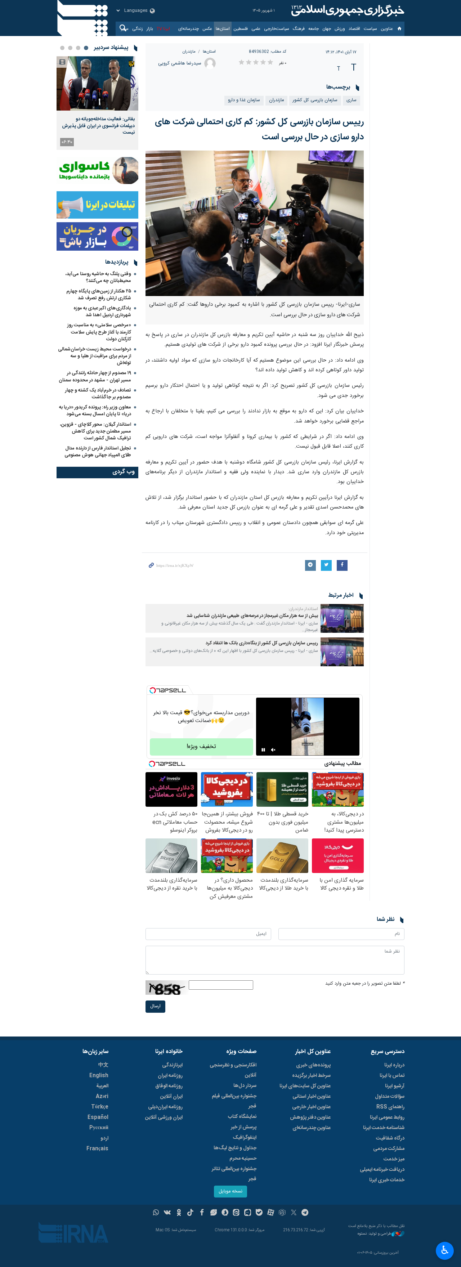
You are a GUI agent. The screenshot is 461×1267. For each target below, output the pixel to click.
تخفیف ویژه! (201, 747)
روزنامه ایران (170, 1075)
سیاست (370, 28)
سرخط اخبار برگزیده (311, 1075)
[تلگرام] (305, 1213)
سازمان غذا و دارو (244, 100)
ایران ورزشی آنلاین (164, 1117)
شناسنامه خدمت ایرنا (383, 1128)
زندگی (137, 28)
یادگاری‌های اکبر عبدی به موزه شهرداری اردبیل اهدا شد (102, 311)
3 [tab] (70, 48)
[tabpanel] (97, 103)
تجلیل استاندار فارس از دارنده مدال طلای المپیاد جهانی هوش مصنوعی (97, 451)
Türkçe (99, 1107)
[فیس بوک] (202, 1213)
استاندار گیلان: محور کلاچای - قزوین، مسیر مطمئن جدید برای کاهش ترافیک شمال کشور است (95, 431)
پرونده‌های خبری (313, 1065)
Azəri (102, 1096)
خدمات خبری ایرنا (386, 1180)
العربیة (102, 1086)
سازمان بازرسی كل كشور (315, 100)
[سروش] (225, 1213)
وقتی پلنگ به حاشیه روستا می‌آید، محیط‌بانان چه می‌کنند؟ (98, 277)
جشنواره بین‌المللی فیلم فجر (234, 1101)
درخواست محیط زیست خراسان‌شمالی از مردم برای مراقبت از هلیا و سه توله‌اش (94, 356)
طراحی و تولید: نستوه (374, 1234)
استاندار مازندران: (303, 609)
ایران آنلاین (171, 1096)
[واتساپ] (156, 1213)
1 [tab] (86, 48)
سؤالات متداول (389, 1096)
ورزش (340, 28)
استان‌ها (223, 28)
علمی (255, 28)
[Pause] (263, 750)
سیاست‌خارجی (276, 28)
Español (98, 1117)
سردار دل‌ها (244, 1086)
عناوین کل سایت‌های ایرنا (305, 1086)
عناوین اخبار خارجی (311, 1107)
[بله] (259, 1213)
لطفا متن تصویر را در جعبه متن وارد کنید (364, 983)
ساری (351, 100)
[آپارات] (271, 1213)
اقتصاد (354, 28)
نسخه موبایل (230, 1191)
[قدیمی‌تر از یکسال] (342, 618)
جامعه (313, 28)
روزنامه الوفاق (169, 1086)
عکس (207, 28)
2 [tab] (78, 48)
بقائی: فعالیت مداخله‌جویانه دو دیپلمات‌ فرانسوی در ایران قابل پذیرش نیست (98, 125)
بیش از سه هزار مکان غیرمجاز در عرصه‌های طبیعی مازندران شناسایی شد (252, 616)
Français (97, 1149)
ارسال (155, 1006)
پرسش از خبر (243, 1127)
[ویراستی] (213, 1213)
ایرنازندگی (172, 1065)
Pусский (98, 1128)
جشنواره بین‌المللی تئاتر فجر (234, 1174)
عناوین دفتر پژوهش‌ (310, 1117)
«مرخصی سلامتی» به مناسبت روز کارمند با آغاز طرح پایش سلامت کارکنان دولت (99, 332)
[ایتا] (236, 1213)
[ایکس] (294, 1213)
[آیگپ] (247, 1213)
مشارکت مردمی (388, 1149)
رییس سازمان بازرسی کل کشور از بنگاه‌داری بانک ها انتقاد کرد (262, 643)
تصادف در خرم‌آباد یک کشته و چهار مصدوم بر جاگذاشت (98, 393)
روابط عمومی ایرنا (387, 1117)
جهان (326, 28)
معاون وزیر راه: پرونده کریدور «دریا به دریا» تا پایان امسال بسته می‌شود (95, 410)
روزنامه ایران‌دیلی (165, 1107)
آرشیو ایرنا (394, 1086)
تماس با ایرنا (392, 1075)
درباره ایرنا (394, 1065)
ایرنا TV (163, 28)
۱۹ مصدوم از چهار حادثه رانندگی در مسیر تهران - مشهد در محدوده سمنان (95, 376)
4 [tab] (62, 48)
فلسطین (240, 28)
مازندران (189, 51)
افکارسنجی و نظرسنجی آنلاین (233, 1070)
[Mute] (273, 750)
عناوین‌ (387, 28)
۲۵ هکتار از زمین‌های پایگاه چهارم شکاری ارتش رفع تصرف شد (98, 294)
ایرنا (346, 11)
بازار (150, 28)
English (98, 1075)
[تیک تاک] (190, 1213)
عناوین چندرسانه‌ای (311, 1128)
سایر (125, 28)
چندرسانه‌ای (188, 28)
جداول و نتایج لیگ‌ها (235, 1148)
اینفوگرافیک (244, 1137)
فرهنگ (299, 28)
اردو (104, 1138)
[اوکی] (179, 1213)
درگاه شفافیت (390, 1138)
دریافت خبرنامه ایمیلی (382, 1169)
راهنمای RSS (390, 1107)
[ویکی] (167, 1213)
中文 (103, 1065)
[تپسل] (152, 690)
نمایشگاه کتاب (242, 1116)
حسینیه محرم (242, 1158)
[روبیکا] (282, 1213)
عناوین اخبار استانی (311, 1096)
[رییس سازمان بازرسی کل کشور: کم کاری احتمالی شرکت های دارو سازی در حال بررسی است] (255, 223)
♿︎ (445, 1250)
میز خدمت (394, 1159)
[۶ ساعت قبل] (97, 83)
